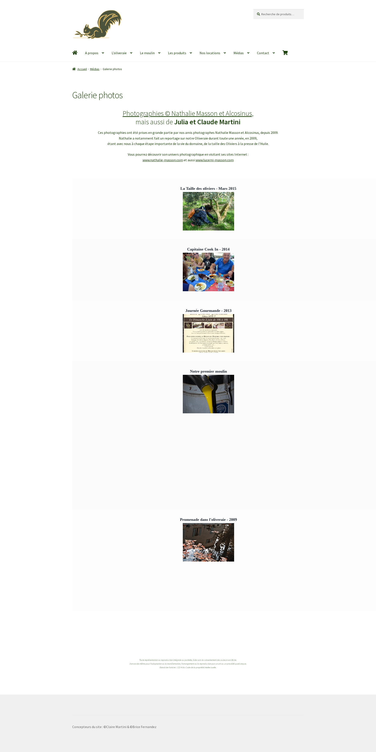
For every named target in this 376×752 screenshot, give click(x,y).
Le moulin (147, 53)
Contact (263, 53)
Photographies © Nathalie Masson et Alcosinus (187, 113)
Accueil (82, 69)
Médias (238, 53)
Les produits (177, 53)
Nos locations (210, 53)
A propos (91, 53)
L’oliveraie (119, 53)
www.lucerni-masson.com (215, 160)
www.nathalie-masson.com (163, 160)
